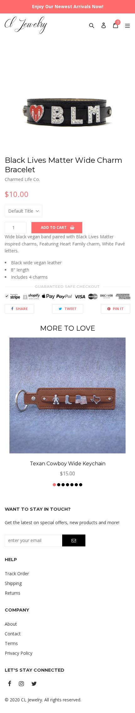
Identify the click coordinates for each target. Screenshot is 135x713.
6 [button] (76, 484)
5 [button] (71, 484)
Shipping (13, 583)
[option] (67, 98)
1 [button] (54, 484)
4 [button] (67, 484)
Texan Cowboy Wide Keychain (67, 464)
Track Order (17, 573)
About (11, 624)
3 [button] (63, 484)
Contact (13, 634)
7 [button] (80, 484)
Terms (11, 643)
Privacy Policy (18, 653)
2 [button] (58, 484)
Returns (12, 593)
